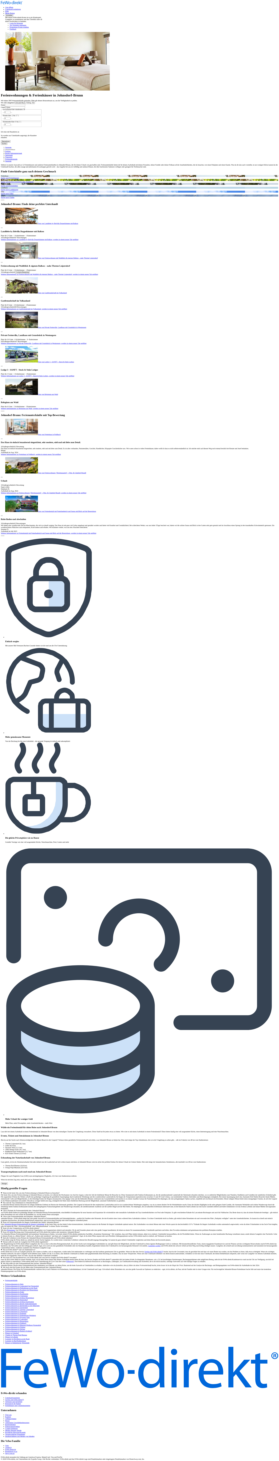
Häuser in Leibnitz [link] (11, 1337)
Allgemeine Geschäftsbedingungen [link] (17, 1423)
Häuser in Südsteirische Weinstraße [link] (17, 1343)
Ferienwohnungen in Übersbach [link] (16, 1311)
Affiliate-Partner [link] (10, 1419)
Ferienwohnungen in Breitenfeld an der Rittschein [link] (22, 1306)
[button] (139, 1275)
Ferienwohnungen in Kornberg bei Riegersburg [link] (21, 1290)
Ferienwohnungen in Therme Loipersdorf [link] (19, 1310)
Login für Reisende (16, 23)
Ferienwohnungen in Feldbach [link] (15, 1323)
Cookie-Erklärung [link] (11, 1428)
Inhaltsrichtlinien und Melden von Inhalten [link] (19, 1436)
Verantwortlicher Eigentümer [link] (15, 1434)
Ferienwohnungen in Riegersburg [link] (16, 1321)
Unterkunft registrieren (13, 9)
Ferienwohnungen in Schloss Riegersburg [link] (19, 1298)
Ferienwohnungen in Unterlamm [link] (16, 1296)
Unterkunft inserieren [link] (12, 1398)
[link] (28, 29)
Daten (3, 105)
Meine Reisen (10, 13)
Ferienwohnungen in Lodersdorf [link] (16, 1319)
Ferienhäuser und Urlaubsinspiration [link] (17, 1406)
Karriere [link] (8, 1417)
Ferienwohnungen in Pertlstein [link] (15, 1313)
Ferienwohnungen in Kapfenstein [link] (16, 1294)
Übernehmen (6, 141)
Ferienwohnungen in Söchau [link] (15, 1329)
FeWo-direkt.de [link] (10, 1449)
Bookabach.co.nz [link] (11, 1451)
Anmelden (9, 15)
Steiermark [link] (9, 155)
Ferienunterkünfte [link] (11, 159)
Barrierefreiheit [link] (10, 1425)
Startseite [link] (8, 147)
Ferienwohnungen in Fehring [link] (15, 1327)
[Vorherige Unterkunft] (2, 535)
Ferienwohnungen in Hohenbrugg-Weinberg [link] (20, 1315)
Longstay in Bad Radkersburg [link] (15, 1341)
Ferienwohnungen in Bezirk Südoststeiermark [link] (21, 1304)
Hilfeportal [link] (70, 1261)
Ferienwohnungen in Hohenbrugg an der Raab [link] (21, 1288)
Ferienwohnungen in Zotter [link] (14, 1292)
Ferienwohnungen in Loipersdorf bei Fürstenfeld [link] (22, 1286)
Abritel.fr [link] (8, 1447)
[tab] (11, 1280)
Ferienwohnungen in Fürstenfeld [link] (16, 1308)
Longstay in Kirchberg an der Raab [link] (17, 1339)
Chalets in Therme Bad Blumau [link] (16, 1335)
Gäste (3, 107)
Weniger (4, 1183)
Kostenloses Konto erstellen (19, 27)
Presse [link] (7, 1421)
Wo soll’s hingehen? (8, 103)
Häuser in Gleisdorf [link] (12, 1333)
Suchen (4, 143)
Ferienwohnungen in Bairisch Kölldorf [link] (18, 1331)
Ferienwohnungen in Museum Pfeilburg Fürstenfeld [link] (23, 1325)
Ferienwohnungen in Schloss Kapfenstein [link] (19, 1302)
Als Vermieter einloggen (18, 25)
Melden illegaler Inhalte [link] (13, 1430)
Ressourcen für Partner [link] (13, 1404)
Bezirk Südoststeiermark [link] (13, 153)
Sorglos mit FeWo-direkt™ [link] (154, 1252)
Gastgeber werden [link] (154, 1246)
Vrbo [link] (7, 1446)
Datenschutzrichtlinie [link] (12, 1427)
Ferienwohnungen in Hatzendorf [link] (16, 1300)
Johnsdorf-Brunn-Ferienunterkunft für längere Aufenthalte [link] (24, 1224)
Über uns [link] (8, 1415)
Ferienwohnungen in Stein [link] (14, 1284)
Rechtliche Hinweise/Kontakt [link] (15, 1432)
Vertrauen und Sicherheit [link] (13, 1402)
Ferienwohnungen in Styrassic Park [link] (17, 1317)
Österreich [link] (8, 157)
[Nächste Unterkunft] (3, 535)
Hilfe (7, 11)
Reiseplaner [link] (11, 1230)
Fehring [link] (8, 151)
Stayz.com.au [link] (9, 1453)
